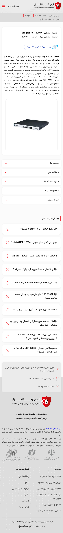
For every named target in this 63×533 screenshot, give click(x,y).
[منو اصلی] (4, 6)
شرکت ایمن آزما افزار (53, 428)
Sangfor (28, 15)
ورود (17, 6)
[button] (31, 125)
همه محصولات (40, 15)
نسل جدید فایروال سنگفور (49, 19)
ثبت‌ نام (11, 6)
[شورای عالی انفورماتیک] (51, 455)
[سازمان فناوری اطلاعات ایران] (12, 455)
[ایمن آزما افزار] (47, 6)
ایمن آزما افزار (54, 15)
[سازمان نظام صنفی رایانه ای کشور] (31, 455)
